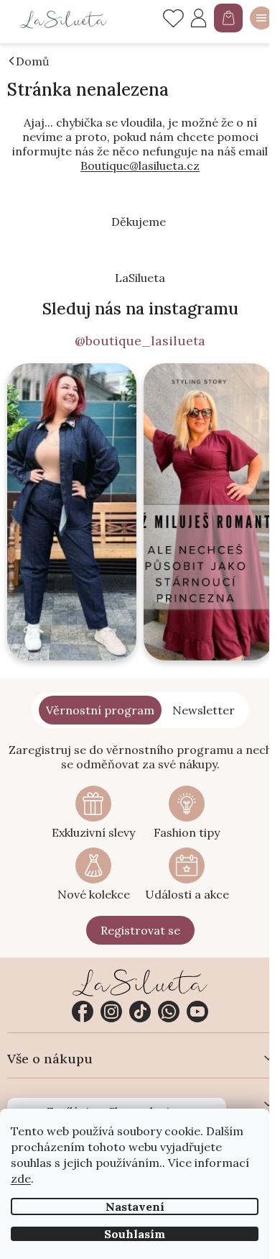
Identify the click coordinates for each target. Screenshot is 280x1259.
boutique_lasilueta (111, 1011)
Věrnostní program (100, 710)
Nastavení (135, 1206)
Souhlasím (134, 1234)
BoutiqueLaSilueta (82, 1011)
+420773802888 (168, 1011)
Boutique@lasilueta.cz (140, 165)
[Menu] (261, 17)
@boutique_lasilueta (140, 341)
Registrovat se (140, 930)
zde (21, 1178)
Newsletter (203, 710)
